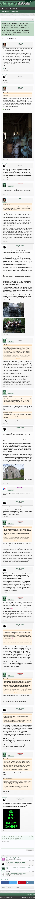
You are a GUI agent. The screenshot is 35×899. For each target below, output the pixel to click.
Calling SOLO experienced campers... (16, 873)
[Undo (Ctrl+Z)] (21, 839)
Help (34, 894)
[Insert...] (18, 839)
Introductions (18, 859)
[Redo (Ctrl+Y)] (23, 839)
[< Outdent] (7, 839)
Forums (6, 8)
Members (14, 8)
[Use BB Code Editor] (33, 836)
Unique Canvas (9, 859)
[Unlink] (19, 836)
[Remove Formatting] (30, 836)
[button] (5, 882)
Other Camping (19, 863)
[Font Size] (12, 836)
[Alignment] (21, 836)
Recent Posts (14, 11)
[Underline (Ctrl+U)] (7, 836)
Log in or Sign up (29, 1)
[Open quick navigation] (32, 19)
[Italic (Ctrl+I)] (5, 836)
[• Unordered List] (3, 839)
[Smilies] (12, 839)
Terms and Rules (24, 897)
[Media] (16, 839)
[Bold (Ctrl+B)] (3, 836)
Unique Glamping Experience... (14, 858)
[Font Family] (14, 836)
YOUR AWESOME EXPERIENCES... (16, 862)
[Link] (17, 836)
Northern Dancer (20, 75)
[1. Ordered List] (5, 839)
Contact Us (30, 894)
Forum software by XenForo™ (6, 897)
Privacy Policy (32, 897)
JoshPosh (20, 43)
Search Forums (5, 11)
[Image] (14, 839)
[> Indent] (9, 839)
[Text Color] (9, 836)
